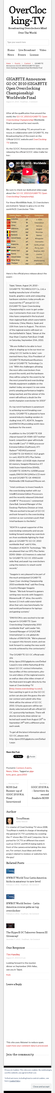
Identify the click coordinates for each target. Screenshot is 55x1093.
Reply (8, 975)
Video (43, 50)
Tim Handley (13, 954)
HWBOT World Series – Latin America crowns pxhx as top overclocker (22, 907)
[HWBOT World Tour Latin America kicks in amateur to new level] (10, 874)
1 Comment (33, 102)
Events (22, 54)
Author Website (22, 821)
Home (11, 50)
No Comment (34, 885)
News (10, 54)
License (34, 54)
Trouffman (24, 102)
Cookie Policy (14, 1081)
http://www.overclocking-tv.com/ (26, 688)
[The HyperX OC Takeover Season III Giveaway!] (10, 928)
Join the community (20, 1054)
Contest (27, 63)
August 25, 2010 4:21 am (16, 958)
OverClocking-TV (27, 15)
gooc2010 (22, 774)
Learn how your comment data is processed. (27, 1045)
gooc (14, 774)
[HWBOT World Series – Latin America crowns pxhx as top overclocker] (10, 899)
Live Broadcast (27, 50)
